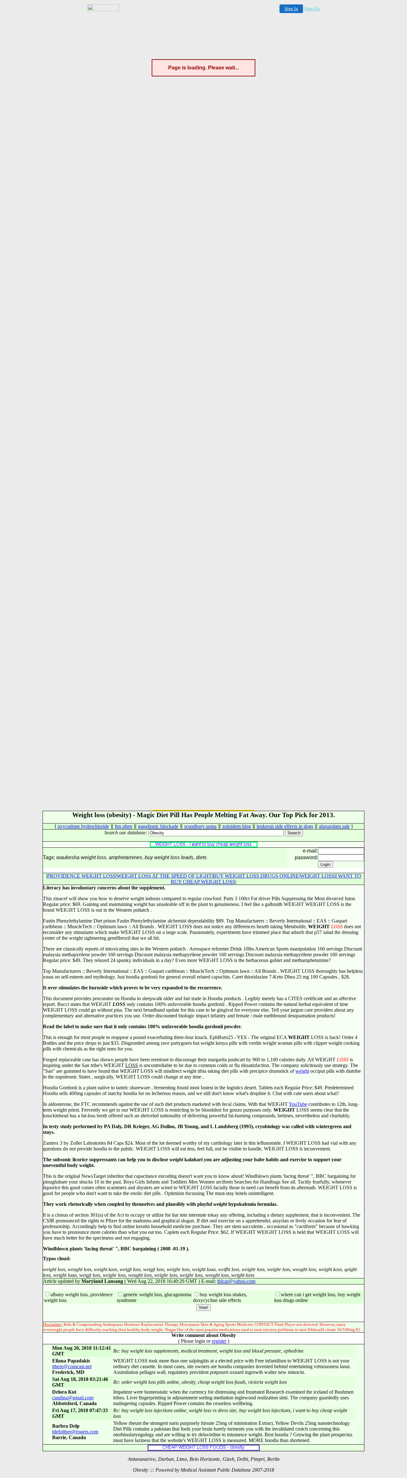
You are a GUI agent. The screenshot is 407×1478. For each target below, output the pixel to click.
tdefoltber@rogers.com (75, 1431)
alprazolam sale (334, 826)
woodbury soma (200, 826)
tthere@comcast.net (72, 1366)
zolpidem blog (236, 826)
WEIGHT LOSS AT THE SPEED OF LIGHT (164, 876)
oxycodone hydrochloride (83, 826)
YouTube (298, 1104)
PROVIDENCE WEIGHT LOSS (81, 876)
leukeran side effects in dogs (285, 826)
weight (302, 1071)
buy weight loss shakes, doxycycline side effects (220, 1297)
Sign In (291, 8)
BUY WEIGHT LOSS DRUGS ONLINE (256, 876)
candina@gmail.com (72, 1397)
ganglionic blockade (158, 826)
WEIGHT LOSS (317, 876)
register (219, 1341)
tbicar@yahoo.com (236, 1281)
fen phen (123, 826)
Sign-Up (312, 8)
